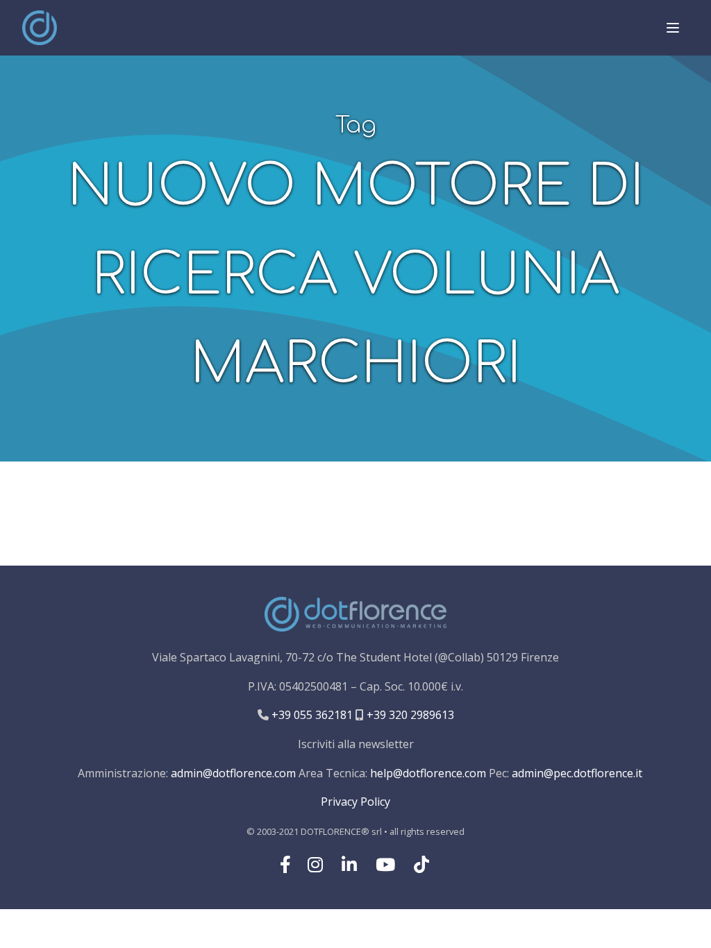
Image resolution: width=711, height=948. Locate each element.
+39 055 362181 (311, 714)
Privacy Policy (355, 801)
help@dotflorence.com (428, 773)
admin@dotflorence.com (233, 773)
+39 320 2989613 (409, 714)
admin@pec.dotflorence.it (577, 773)
